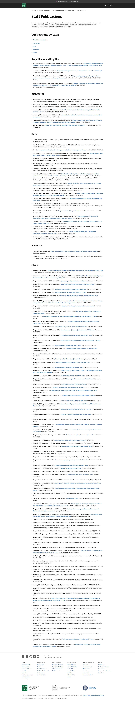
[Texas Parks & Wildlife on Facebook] (23, 656)
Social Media (101, 664)
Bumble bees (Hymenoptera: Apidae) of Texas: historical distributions (65, 125)
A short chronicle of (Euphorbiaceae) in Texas (80, 340)
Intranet (69, 677)
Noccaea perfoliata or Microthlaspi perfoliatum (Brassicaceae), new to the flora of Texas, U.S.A (75, 270)
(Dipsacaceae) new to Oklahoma (70, 289)
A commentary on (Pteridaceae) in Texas (78, 395)
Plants (35, 52)
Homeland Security (87, 666)
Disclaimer (70, 672)
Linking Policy (71, 668)
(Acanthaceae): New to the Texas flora (72, 362)
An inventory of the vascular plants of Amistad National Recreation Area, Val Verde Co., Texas (70, 316)
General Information (26, 664)
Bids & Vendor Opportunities (43, 670)
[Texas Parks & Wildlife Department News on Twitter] (27, 656)
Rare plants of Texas (72, 498)
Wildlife (34, 10)
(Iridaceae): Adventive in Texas (80, 474)
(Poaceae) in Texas (73, 384)
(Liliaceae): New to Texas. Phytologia (70, 440)
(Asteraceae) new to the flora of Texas (71, 326)
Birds (34, 46)
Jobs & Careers (25, 670)
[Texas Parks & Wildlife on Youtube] (38, 656)
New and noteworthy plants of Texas (70, 468)
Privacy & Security (72, 664)
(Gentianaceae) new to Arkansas (78, 306)
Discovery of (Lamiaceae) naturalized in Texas (79, 295)
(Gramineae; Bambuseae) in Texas (77, 639)
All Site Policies (71, 674)
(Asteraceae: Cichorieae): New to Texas (71, 465)
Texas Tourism (86, 672)
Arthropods (36, 43)
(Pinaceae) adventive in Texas (73, 375)
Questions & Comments (103, 666)
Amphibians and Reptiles (40, 40)
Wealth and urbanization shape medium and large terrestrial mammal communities (74, 251)
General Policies (26, 677)
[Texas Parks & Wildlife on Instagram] (30, 656)
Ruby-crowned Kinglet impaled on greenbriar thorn (72, 211)
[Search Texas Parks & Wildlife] (105, 6)
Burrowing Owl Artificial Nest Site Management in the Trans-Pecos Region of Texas (61, 150)
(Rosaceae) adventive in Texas (69, 367)
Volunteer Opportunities (27, 674)
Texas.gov (85, 664)
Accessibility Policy (72, 666)
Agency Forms (40, 664)
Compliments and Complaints (105, 670)
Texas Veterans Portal (88, 674)
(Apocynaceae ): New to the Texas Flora (72, 460)
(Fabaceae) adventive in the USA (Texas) (77, 330)
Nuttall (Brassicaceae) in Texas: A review (81, 348)
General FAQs (25, 679)
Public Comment (56, 670)
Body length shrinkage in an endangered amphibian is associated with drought (79, 71)
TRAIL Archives (86, 668)
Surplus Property (41, 672)
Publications (25, 672)
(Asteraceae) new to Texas (68, 345)
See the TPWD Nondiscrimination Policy (93, 695)
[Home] (24, 5)
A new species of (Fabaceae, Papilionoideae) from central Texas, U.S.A (77, 483)
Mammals (36, 49)
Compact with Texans (27, 668)
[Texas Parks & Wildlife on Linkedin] (34, 656)
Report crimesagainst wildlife (92, 688)
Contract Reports (41, 674)
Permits (39, 666)
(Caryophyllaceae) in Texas (68, 387)
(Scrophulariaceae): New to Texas (81, 435)
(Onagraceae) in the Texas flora (76, 409)
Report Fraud (101, 672)
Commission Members (57, 664)
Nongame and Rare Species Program (63, 10)
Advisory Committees (57, 668)
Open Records (101, 668)
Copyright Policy (71, 670)
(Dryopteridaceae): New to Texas (76, 446)
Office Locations (25, 666)
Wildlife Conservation (44, 10)
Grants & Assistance (41, 668)
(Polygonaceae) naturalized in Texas (76, 335)
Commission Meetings (57, 666)
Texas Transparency (87, 670)
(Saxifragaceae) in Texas (74, 400)
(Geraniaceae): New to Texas (68, 359)
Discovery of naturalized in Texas (76, 414)
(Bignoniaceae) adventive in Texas (70, 292)
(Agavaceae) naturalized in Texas (77, 284)
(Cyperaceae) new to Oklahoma (74, 281)
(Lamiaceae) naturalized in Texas (79, 379)
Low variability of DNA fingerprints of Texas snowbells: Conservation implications (73, 390)
